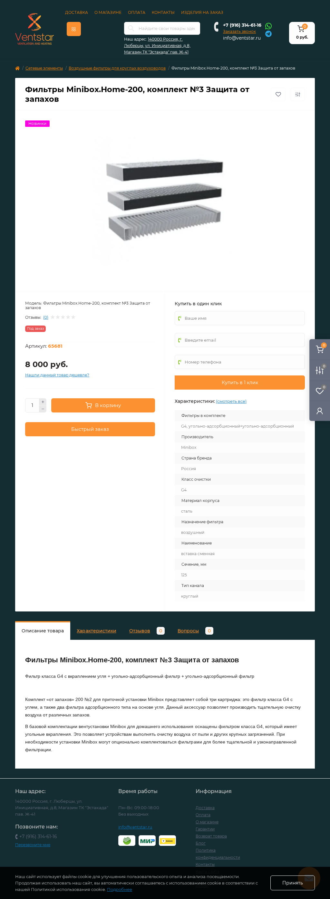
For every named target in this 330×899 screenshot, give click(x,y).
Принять (292, 883)
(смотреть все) (231, 401)
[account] (319, 411)
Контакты (163, 12)
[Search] (131, 28)
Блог (201, 843)
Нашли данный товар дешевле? (57, 375)
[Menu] (74, 29)
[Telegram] (268, 33)
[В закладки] (278, 94)
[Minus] (42, 409)
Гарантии (205, 829)
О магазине (107, 12)
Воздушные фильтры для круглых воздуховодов (117, 68)
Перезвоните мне (32, 844)
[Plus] (42, 401)
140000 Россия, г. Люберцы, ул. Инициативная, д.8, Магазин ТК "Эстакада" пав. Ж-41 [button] (157, 45)
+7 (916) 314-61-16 (242, 25)
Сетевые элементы (44, 68)
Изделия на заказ (202, 12)
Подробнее (119, 889)
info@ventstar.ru (242, 38)
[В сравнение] (298, 94)
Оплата (136, 12)
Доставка (76, 12)
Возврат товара (211, 836)
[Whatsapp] (268, 26)
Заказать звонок (239, 31)
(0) (45, 317)
